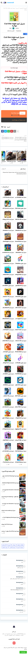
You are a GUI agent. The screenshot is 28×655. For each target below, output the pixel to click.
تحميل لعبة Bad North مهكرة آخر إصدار (20, 230)
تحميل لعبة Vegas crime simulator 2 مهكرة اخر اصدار (7, 230)
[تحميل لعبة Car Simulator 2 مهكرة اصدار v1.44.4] (22, 504)
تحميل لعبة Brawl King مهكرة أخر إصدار (20, 462)
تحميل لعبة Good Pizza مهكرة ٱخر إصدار (10, 531)
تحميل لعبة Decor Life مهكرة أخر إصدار (20, 340)
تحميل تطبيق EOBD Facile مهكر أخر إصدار (20, 396)
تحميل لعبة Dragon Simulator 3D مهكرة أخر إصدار (7, 396)
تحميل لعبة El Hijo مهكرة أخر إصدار (20, 440)
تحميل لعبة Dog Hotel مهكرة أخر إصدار (20, 418)
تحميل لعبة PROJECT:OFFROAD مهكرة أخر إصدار (20, 373)
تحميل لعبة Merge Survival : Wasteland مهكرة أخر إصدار (7, 318)
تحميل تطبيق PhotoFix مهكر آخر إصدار (20, 296)
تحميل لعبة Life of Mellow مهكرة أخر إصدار (7, 263)
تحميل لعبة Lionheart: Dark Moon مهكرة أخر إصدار (7, 340)
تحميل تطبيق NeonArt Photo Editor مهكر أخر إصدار (7, 373)
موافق (25, 649)
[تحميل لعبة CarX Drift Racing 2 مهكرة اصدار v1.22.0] (22, 477)
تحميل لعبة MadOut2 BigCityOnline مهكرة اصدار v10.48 (10, 483)
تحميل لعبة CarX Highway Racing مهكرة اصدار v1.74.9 (10, 517)
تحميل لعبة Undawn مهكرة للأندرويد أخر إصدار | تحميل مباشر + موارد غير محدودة (21, 161)
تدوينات (14, 544)
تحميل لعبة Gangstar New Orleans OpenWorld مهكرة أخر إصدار (20, 285)
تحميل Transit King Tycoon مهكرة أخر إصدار (7, 429)
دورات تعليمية (4, 547)
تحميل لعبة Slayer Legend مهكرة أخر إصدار (20, 318)
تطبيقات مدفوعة (20, 544)
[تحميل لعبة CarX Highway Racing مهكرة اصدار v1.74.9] (22, 518)
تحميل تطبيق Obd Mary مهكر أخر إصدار (7, 385)
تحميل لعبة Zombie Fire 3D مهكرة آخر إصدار (20, 219)
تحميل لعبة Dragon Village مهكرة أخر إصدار (7, 418)
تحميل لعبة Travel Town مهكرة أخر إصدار (20, 329)
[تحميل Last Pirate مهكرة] (22, 525)
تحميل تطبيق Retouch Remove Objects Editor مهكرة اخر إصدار (7, 285)
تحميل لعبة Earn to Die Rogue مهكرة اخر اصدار (7, 241)
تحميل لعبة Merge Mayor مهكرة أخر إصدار (7, 440)
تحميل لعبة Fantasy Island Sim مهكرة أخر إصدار (7, 274)
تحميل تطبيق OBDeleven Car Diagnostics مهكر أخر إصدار (20, 385)
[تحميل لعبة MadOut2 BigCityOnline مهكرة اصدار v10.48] (22, 484)
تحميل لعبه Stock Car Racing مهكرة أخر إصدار (20, 451)
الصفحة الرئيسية (23, 8)
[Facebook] (2, 131)
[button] (2, 2)
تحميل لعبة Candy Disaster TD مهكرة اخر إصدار (7, 296)
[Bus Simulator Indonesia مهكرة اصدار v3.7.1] (22, 491)
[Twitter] (5, 131)
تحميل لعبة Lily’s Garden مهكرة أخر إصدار (7, 451)
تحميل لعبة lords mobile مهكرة (8, 510)
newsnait (10, 3)
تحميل (22, 113)
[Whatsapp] (8, 131)
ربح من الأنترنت (12, 547)
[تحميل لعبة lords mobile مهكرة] (22, 511)
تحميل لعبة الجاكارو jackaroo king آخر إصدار (7, 219)
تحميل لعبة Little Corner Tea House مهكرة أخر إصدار (7, 462)
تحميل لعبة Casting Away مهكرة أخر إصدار (20, 274)
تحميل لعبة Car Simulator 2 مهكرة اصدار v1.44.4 (10, 503)
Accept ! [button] (23, 652)
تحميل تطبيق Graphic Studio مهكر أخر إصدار (20, 362)
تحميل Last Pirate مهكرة (7, 524)
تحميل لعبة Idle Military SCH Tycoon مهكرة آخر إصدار (7, 208)
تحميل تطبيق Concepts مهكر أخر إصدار (7, 351)
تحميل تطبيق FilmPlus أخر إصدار (20, 263)
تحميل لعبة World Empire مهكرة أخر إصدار (7, 329)
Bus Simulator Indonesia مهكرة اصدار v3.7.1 (10, 489)
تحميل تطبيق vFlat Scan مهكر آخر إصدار (20, 208)
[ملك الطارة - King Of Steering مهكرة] (22, 497)
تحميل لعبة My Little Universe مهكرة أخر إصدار (7, 252)
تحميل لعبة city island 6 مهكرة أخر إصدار (7, 307)
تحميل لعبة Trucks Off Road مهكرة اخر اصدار (11, 161)
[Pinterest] (11, 131)
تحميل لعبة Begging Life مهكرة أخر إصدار (20, 429)
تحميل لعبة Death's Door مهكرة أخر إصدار (20, 307)
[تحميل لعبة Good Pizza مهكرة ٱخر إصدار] (22, 532)
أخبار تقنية (4, 544)
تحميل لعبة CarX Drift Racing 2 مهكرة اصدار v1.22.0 (10, 476)
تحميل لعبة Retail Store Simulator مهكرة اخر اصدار (20, 252)
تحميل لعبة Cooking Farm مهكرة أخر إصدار (7, 362)
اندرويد (17, 8)
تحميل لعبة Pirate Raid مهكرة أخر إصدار (20, 351)
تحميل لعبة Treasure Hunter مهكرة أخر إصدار (7, 407)
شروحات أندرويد (20, 547)
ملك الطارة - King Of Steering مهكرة (9, 496)
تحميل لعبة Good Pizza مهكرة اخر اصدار (20, 241)
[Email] (14, 131)
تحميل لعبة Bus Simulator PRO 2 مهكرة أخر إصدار (20, 407)
